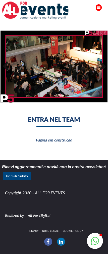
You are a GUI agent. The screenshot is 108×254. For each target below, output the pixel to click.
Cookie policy (73, 231)
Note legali (50, 231)
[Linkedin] (61, 242)
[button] (95, 241)
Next (100, 66)
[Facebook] (48, 242)
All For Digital (39, 216)
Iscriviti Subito (17, 176)
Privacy (33, 231)
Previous (8, 66)
